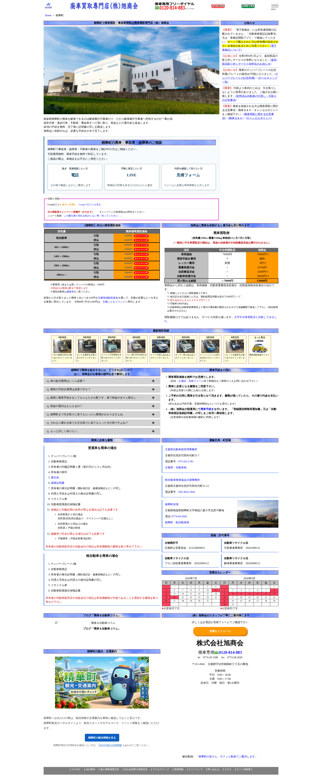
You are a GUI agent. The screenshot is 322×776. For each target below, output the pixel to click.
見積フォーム (196, 381)
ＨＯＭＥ (76, 769)
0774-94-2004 (179, 516)
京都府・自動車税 (175, 467)
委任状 (55, 477)
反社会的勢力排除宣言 (136, 769)
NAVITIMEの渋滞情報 (110, 745)
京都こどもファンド (114, 301)
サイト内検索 (243, 769)
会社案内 (90, 769)
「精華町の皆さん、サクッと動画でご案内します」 (227, 756)
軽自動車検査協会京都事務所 (182, 479)
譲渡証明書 (57, 482)
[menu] (274, 5)
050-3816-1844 (186, 491)
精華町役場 (171, 504)
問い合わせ (213, 769)
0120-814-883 (230, 652)
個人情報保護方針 (109, 769)
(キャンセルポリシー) (259, 118)
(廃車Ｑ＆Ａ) (235, 118)
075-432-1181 (186, 461)
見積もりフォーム (220, 631)
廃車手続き (207, 409)
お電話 (182, 381)
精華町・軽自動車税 (177, 522)
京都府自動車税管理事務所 (181, 449)
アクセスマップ (161, 769)
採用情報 (178, 769)
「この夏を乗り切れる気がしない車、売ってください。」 (92, 215)
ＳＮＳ (227, 769)
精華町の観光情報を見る (102, 737)
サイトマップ (196, 769)
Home (48, 15)
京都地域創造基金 (108, 297)
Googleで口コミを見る (90, 204)
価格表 (70, 291)
